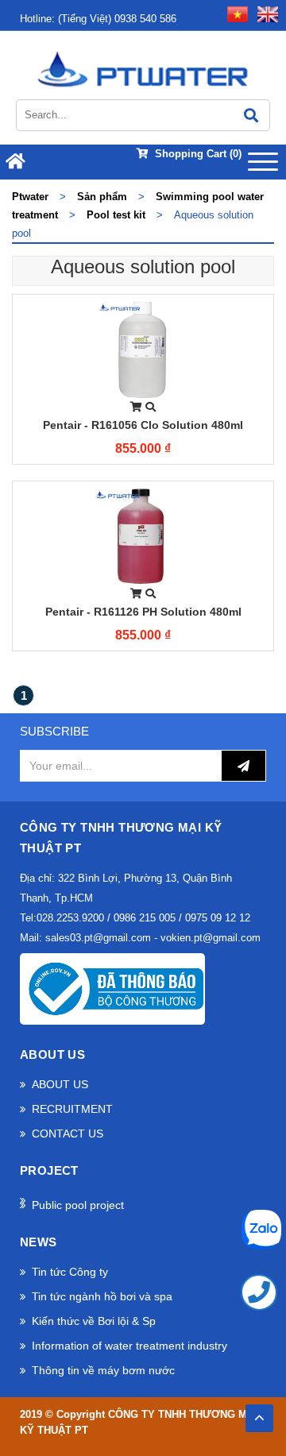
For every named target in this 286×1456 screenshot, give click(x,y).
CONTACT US (67, 1133)
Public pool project (78, 1205)
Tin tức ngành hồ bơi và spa (102, 1296)
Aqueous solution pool (143, 266)
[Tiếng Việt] (234, 13)
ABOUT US (60, 1084)
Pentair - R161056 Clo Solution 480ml (143, 425)
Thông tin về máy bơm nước (103, 1370)
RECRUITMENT (72, 1109)
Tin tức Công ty (70, 1271)
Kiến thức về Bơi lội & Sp (94, 1321)
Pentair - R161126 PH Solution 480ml (143, 611)
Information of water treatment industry (129, 1345)
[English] (264, 13)
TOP (259, 1413)
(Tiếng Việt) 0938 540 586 (98, 19)
